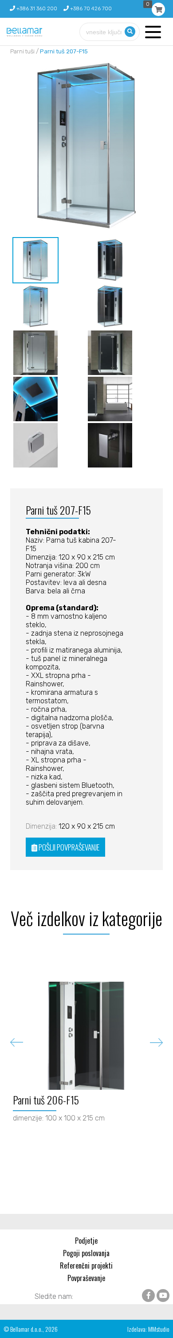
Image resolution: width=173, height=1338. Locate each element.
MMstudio (158, 1329)
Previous (16, 1042)
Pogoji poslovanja (86, 1253)
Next (156, 1042)
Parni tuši (22, 51)
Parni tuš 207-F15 (64, 51)
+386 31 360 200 (36, 8)
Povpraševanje (86, 1278)
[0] (158, 9)
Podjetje (86, 1240)
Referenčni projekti (86, 1265)
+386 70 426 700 (90, 8)
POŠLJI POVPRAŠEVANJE (68, 847)
